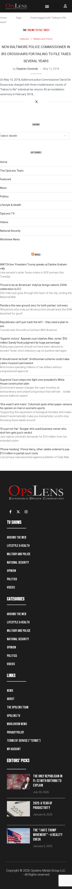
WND (38, 254)
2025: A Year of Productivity (42, 805)
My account (14, 749)
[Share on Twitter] (36, 102)
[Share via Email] (45, 102)
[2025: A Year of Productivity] (18, 808)
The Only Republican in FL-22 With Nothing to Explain (47, 781)
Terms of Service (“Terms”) (24, 741)
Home (3, 17)
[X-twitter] (18, 511)
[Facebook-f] (10, 511)
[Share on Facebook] (32, 102)
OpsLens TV (7, 213)
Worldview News (10, 239)
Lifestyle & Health (10, 204)
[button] (47, 6)
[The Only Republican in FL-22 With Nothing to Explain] (18, 781)
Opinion (11, 571)
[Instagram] (26, 511)
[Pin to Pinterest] (41, 102)
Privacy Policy (15, 732)
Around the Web (16, 537)
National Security (10, 230)
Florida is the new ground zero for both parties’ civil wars (34, 305)
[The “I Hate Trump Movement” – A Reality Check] (18, 835)
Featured (5, 179)
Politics (4, 196)
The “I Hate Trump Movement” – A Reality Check (47, 835)
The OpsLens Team (12, 170)
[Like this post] (27, 102)
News (3, 187)
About (10, 699)
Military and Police (18, 554)
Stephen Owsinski (27, 68)
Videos (4, 222)
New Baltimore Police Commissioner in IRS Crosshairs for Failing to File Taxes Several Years (36, 54)
